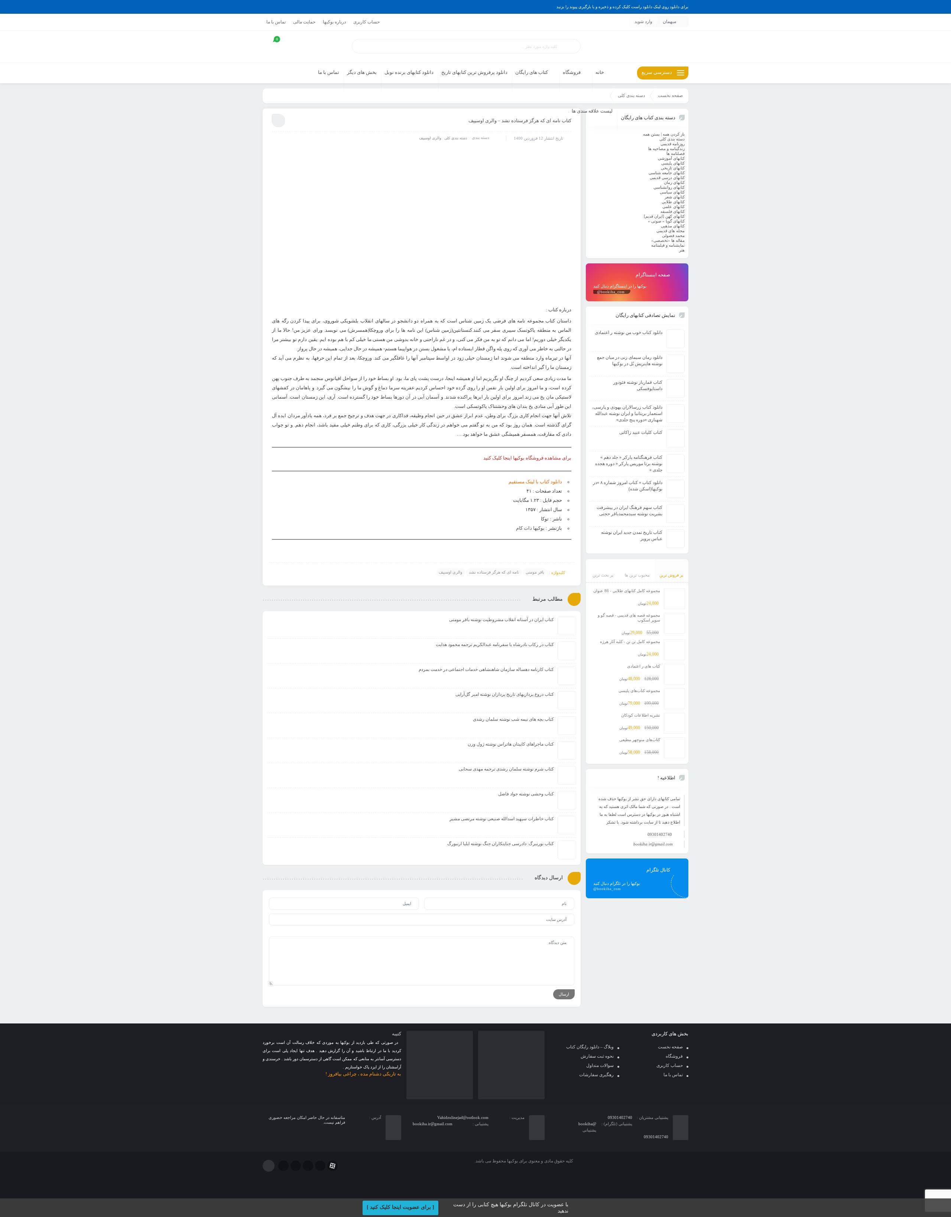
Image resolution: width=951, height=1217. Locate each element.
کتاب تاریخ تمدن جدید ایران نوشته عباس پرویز (631, 535)
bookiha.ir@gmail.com (653, 844)
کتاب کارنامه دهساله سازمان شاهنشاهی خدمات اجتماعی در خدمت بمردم (486, 669)
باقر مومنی (535, 572)
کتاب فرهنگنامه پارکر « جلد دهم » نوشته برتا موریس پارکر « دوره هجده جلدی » (628, 463)
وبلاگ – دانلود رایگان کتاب (590, 1046)
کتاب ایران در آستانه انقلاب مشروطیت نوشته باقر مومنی (501, 619)
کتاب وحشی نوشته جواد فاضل (526, 794)
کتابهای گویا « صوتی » (666, 221)
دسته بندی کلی (631, 95)
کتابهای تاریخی (673, 168)
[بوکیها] (637, 46)
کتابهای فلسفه (672, 211)
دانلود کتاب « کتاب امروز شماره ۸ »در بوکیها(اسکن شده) (627, 485)
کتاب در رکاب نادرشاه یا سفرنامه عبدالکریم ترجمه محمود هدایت (495, 644)
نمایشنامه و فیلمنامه (668, 245)
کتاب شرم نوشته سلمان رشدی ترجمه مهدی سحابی (506, 769)
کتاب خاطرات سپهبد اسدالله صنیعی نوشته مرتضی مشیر (501, 819)
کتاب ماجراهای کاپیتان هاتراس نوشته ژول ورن (511, 744)
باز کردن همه (674, 134)
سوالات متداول (600, 1065)
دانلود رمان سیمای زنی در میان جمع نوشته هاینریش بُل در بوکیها (629, 360)
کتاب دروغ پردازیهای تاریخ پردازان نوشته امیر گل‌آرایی (504, 694)
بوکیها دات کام (530, 528)
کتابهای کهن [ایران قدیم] (664, 216)
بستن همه (651, 134)
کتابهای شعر (675, 197)
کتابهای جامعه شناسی (667, 173)
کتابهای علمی (673, 206)
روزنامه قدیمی (672, 144)
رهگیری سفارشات (596, 1074)
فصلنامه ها (675, 153)
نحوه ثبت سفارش (597, 1056)
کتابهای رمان (674, 182)
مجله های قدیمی (670, 230)
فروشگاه (674, 1056)
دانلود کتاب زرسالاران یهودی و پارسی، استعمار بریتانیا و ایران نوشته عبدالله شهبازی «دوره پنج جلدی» (627, 413)
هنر (682, 250)
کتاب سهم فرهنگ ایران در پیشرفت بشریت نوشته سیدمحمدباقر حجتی (629, 510)
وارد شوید (643, 21)
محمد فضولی (673, 235)
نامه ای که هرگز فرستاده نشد (494, 572)
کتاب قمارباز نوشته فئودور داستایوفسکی (637, 385)
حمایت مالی (304, 22)
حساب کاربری (366, 22)
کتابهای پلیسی (673, 163)
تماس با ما (276, 22)
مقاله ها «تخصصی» (668, 240)
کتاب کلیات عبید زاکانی (640, 432)
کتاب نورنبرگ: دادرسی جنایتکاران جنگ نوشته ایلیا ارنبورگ (500, 843)
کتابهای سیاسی (672, 192)
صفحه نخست (670, 95)
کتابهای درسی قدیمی (667, 177)
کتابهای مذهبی (673, 226)
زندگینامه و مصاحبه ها (666, 148)
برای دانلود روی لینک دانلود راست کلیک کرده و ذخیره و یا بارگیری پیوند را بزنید (622, 6)
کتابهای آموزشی (671, 158)
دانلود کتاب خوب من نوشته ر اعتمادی (628, 332)
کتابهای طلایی (673, 201)
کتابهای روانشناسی (669, 187)
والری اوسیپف (430, 138)
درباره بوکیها (334, 22)
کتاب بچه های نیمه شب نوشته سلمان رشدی (513, 719)
